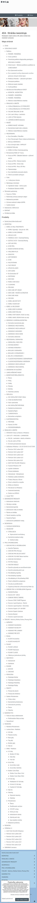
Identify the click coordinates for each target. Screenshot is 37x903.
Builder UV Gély (14, 754)
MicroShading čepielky (14, 575)
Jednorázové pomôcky (14, 704)
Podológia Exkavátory (14, 680)
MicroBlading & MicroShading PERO (18, 578)
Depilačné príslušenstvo (15, 408)
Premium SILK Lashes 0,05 (15, 449)
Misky (9, 381)
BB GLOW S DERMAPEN (15, 350)
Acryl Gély (11, 762)
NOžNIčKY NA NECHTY (14, 628)
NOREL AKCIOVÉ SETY (14, 301)
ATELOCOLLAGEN (13, 268)
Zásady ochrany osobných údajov (20, 894)
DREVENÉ (11, 672)
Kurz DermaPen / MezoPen (15, 136)
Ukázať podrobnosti (7, 898)
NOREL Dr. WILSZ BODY (13, 306)
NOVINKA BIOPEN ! (13, 345)
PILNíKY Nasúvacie (13, 650)
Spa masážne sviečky (16, 820)
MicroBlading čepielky (14, 573)
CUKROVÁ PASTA (13, 413)
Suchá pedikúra (12, 87)
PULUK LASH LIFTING (14, 441)
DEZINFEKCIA (8, 523)
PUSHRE (8, 666)
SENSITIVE (11, 254)
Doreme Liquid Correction (15, 617)
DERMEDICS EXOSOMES (15, 331)
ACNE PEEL (11, 246)
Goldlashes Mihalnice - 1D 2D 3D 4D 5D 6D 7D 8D (20, 446)
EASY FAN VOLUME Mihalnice (16, 463)
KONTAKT (7, 210)
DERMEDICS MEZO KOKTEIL (16, 326)
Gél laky (10, 732)
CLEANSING (11, 284)
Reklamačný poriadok (12, 199)
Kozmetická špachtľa (12, 507)
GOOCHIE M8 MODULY (14, 559)
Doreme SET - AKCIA (14, 595)
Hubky (10, 383)
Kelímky (10, 389)
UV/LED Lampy (14, 809)
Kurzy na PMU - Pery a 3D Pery (16, 166)
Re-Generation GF (13, 273)
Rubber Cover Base (13, 770)
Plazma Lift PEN (12, 424)
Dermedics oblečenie (14, 337)
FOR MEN (11, 298)
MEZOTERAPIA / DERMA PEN (14, 339)
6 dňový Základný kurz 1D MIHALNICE (19, 106)
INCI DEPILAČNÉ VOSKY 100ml (17, 397)
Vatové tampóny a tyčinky (13, 515)
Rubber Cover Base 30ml (17, 776)
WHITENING (11, 276)
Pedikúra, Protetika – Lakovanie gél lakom (20, 78)
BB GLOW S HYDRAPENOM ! (16, 353)
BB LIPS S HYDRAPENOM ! (15, 356)
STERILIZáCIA (12, 531)
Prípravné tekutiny (15, 795)
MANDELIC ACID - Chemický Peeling (18, 238)
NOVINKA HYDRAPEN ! (14, 348)
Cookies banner (10, 205)
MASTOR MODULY (13, 564)
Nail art (10, 746)
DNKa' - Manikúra (11, 748)
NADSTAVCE (9, 658)
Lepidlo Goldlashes (13, 468)
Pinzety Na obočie (13, 691)
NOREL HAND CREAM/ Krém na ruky (18, 317)
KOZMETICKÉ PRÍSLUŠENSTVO (15, 375)
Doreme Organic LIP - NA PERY (16, 608)
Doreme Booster (13, 614)
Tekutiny (10, 710)
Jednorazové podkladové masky (15, 520)
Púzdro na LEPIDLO (13, 493)
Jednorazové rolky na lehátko (14, 509)
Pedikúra (8, 51)
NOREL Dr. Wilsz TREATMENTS (15, 227)
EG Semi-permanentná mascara (17, 444)
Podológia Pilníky (13, 685)
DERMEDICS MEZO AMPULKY (16, 328)
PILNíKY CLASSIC (13, 652)
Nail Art (10, 790)
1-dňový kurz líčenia (14, 180)
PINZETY (8, 688)
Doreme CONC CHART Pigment (17, 600)
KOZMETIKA (8, 224)
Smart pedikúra (12, 57)
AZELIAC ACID (12, 235)
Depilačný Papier (13, 411)
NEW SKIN (11, 279)
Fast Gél (12, 759)
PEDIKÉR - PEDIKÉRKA (14, 54)
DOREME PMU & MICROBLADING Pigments (18, 589)
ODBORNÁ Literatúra (10, 847)
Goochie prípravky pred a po (16, 570)
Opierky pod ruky (15, 817)
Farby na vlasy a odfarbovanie (14, 715)
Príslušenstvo (12, 801)
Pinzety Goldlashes (13, 471)
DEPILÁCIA (9, 394)
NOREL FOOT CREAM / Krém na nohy (18, 315)
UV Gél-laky (11, 779)
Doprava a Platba (11, 194)
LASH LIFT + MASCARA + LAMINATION (17, 435)
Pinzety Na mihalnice (14, 694)
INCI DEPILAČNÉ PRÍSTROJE (16, 405)
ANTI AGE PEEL (12, 243)
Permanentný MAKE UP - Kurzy (15, 153)
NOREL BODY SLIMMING (15, 309)
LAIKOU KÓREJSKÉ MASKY (13, 372)
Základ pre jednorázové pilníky (17, 655)
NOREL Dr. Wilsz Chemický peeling (18, 150)
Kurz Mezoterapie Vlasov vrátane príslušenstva (21, 139)
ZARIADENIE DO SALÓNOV (14, 370)
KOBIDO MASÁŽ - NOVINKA (16, 125)
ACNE (9, 260)
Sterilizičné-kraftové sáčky (15, 537)
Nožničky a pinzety (13, 392)
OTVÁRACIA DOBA (10, 213)
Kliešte (8, 636)
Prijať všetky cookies (22, 899)
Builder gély (11, 743)
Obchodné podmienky (11, 191)
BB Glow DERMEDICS (14, 142)
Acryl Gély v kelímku (15, 768)
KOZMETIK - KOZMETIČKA (15, 92)
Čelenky (10, 386)
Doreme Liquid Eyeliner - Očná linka (18, 606)
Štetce (10, 378)
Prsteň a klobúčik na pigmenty (16, 581)
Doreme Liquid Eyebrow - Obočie (17, 603)
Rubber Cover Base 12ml (17, 773)
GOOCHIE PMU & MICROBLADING (16, 545)
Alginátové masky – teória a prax (17, 186)
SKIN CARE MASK (13, 295)
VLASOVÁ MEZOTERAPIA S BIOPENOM (19, 361)
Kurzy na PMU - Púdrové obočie (17, 161)
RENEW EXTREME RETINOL (16, 249)
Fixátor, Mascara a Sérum (15, 479)
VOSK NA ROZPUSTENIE (15, 400)
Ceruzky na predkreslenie (15, 584)
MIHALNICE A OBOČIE (12, 103)
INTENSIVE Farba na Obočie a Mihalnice (17, 433)
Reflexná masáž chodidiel (15, 84)
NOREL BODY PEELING (14, 312)
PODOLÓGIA (9, 674)
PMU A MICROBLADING (11, 542)
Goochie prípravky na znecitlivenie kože (19, 567)
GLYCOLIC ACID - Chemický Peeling (18, 240)
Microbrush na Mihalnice (15, 488)
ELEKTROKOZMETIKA (12, 419)
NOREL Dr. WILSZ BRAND (15, 232)
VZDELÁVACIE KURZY (11, 48)
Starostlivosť (9, 721)
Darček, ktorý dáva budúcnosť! (13, 221)
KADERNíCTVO (9, 713)
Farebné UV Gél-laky (16, 787)
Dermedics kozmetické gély (16, 323)
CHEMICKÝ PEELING (12, 147)
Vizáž (7, 177)
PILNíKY (8, 644)
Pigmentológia (12, 169)
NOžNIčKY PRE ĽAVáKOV (15, 630)
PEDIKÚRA (8, 825)
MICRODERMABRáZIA (14, 427)
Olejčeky (12, 798)
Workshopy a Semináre (12, 183)
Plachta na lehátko (11, 512)
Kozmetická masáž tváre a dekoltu (17, 128)
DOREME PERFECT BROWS (15, 597)
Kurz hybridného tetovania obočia (17, 172)
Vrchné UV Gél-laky (15, 784)
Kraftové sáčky (14, 540)
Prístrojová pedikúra (13, 81)
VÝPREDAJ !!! (8, 828)
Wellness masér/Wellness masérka (17, 100)
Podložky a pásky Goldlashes (16, 477)
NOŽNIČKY (9, 622)
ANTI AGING (11, 271)
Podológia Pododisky (14, 683)
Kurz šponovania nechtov (15, 70)
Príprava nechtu (12, 735)
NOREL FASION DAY (14, 304)
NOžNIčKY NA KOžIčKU (14, 625)
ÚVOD (6, 46)
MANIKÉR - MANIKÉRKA (15, 95)
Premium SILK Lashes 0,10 (15, 455)
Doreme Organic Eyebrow (15, 611)
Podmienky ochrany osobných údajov (16, 197)
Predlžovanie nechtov (16, 806)
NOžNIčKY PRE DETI (14, 633)
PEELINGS (11, 287)
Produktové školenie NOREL (16, 188)
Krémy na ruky (14, 812)
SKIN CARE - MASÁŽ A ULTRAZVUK (18, 293)
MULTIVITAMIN (12, 262)
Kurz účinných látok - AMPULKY (17, 144)
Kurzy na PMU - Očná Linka (15, 164)
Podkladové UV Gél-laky (16, 781)
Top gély (10, 740)
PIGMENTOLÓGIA (13, 592)
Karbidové (11, 663)
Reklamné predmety (14, 823)
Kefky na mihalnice (13, 485)
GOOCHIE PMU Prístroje (15, 551)
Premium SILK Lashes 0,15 (15, 457)
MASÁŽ (8, 122)
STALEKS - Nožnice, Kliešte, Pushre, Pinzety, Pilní (18, 619)
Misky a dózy (11, 699)
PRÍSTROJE (11, 422)
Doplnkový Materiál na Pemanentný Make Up (20, 586)
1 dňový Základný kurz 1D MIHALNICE (19, 109)
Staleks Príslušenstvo (12, 696)
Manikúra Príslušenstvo (12, 726)
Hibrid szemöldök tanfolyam (16, 175)
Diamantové (11, 661)
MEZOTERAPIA (10, 133)
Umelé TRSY (9, 496)
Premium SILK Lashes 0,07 (15, 452)
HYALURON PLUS (13, 251)
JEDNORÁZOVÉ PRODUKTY (12, 499)
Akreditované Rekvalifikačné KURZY (16, 89)
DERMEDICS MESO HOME (15, 334)
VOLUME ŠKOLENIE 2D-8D (15, 111)
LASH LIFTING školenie (14, 117)
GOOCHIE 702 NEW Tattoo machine (18, 556)
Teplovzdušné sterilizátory (17, 534)
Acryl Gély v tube (14, 765)
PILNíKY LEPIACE (13, 647)
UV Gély (10, 751)
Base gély (11, 737)
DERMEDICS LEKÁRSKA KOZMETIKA (16, 320)
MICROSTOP (9, 529)
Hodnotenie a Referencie (12, 208)
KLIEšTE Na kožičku (13, 639)
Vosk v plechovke (13, 402)
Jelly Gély (12, 757)
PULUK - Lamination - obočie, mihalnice (19, 438)
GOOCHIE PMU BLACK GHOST (16, 553)
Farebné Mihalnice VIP (14, 466)
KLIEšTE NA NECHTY (14, 641)
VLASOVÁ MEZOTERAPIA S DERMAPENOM (20, 359)
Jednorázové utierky (15, 814)
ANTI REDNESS (12, 257)
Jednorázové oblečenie (12, 501)
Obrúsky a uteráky (11, 504)
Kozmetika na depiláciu (14, 416)
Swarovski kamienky (14, 490)
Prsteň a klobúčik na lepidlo (16, 482)
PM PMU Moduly (13, 562)
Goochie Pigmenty (13, 548)
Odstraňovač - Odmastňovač (16, 474)
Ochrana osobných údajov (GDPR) (15, 202)
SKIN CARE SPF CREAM (15, 290)
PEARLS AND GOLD (13, 282)
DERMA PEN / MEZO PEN (15, 342)
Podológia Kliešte (13, 677)
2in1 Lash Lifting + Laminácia (16, 114)
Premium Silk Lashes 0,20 (15, 460)
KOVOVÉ (10, 669)
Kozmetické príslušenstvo (15, 702)
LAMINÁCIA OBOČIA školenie (16, 120)
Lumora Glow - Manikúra (13, 729)
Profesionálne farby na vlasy (16, 718)
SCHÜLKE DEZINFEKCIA (13, 526)
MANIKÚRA (8, 724)
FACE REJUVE (12, 265)
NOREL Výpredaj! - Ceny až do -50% (18, 229)
